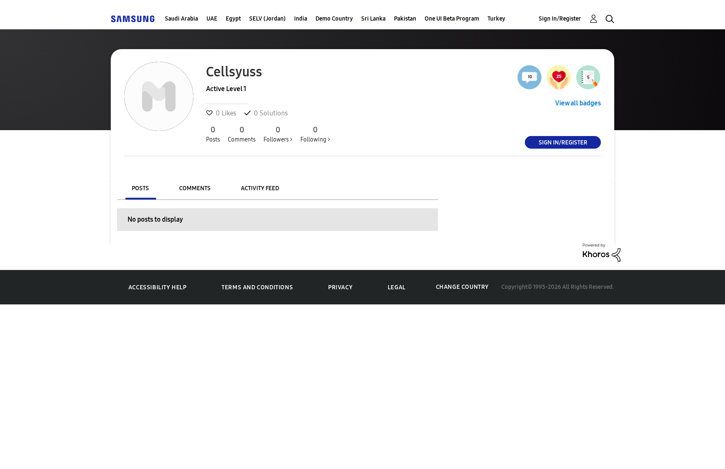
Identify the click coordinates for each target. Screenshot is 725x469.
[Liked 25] (558, 77)
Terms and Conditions (257, 287)
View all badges (578, 103)
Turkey (496, 18)
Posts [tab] (140, 188)
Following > (315, 134)
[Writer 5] (588, 77)
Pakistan (405, 18)
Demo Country (334, 18)
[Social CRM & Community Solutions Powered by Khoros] (602, 252)
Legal (397, 287)
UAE (211, 18)
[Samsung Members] (132, 19)
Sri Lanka (373, 18)
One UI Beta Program (452, 18)
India (300, 18)
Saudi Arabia (181, 18)
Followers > (277, 134)
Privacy (340, 287)
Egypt (233, 18)
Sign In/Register (560, 18)
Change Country (462, 287)
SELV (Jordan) (267, 18)
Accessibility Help (157, 287)
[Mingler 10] (529, 77)
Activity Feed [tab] (260, 188)
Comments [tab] (195, 188)
